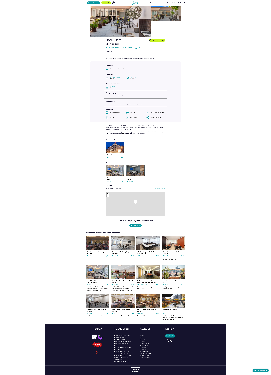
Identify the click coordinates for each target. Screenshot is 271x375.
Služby (151, 3)
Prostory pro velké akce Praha (122, 355)
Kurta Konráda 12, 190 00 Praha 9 (120, 47)
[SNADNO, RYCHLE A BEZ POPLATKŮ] (135, 2)
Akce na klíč (170, 3)
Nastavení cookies (145, 357)
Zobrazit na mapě (159, 188)
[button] (135, 202)
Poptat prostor (158, 40)
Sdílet (108, 51)
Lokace (147, 3)
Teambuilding (118, 359)
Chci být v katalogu (178, 3)
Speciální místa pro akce (121, 357)
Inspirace (156, 3)
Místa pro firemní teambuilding (122, 341)
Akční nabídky (106, 3)
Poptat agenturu (135, 225)
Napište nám (170, 336)
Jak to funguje (163, 3)
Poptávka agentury (145, 351)
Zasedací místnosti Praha (121, 361)
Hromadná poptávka (93, 3)
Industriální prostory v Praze (122, 335)
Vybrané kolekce (144, 343)
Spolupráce (143, 349)
